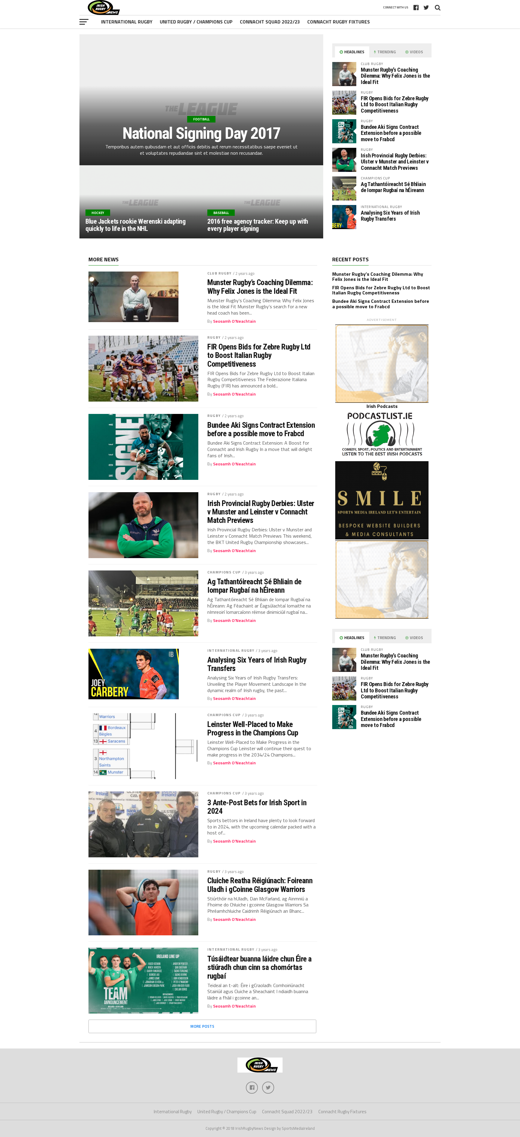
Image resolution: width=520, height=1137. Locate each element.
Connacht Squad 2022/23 (270, 21)
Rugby (214, 337)
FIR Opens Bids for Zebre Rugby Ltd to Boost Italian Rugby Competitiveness (395, 104)
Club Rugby (219, 273)
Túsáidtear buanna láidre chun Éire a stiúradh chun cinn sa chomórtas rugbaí (259, 967)
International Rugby (127, 21)
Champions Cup (224, 572)
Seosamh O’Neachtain (234, 321)
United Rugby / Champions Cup (196, 21)
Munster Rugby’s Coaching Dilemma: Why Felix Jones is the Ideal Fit (395, 76)
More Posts (202, 1026)
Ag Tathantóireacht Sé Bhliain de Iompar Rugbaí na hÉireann (393, 187)
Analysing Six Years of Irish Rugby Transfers (390, 216)
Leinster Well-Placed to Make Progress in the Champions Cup (252, 728)
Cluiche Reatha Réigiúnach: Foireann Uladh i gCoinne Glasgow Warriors (259, 884)
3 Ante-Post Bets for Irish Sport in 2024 (256, 806)
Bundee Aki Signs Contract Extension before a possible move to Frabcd (391, 133)
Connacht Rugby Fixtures (338, 21)
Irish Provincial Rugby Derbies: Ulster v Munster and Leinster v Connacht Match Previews (395, 161)
